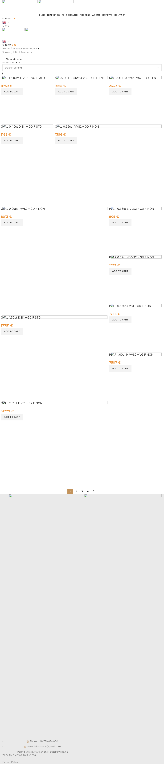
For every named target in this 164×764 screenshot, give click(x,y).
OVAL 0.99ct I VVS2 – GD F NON (23, 208)
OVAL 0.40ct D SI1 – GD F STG (21, 126)
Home (6, 48)
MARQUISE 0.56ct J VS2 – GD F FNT (80, 78)
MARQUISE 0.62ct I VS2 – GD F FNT (133, 78)
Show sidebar (14, 59)
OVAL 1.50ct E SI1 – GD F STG (21, 317)
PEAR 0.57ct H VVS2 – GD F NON (131, 257)
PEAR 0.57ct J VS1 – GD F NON (130, 306)
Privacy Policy (10, 762)
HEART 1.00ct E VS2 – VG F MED (23, 78)
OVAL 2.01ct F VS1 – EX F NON (21, 403)
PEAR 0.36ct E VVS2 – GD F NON (131, 208)
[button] (12, 91)
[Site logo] (20, 6)
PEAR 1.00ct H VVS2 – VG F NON (131, 354)
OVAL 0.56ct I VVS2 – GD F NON (77, 126)
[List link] (41, 624)
